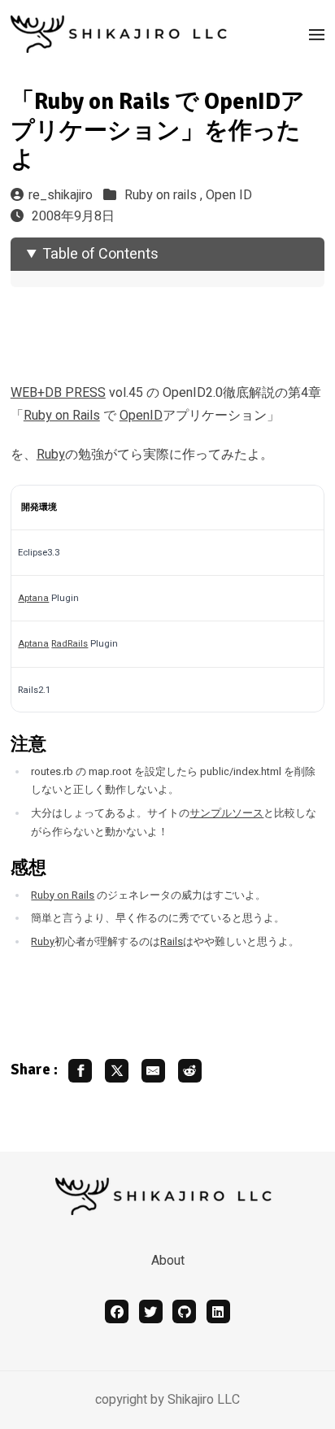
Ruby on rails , (165, 195)
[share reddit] (190, 1071)
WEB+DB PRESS (58, 393)
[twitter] (151, 1311)
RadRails (69, 644)
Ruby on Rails (62, 415)
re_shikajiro (60, 195)
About (168, 1260)
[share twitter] (116, 1071)
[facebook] (116, 1311)
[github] (184, 1311)
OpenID (141, 415)
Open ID (229, 195)
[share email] (153, 1071)
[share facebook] (80, 1071)
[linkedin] (218, 1311)
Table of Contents (100, 254)
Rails (171, 942)
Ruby (51, 454)
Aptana (33, 598)
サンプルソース (226, 813)
